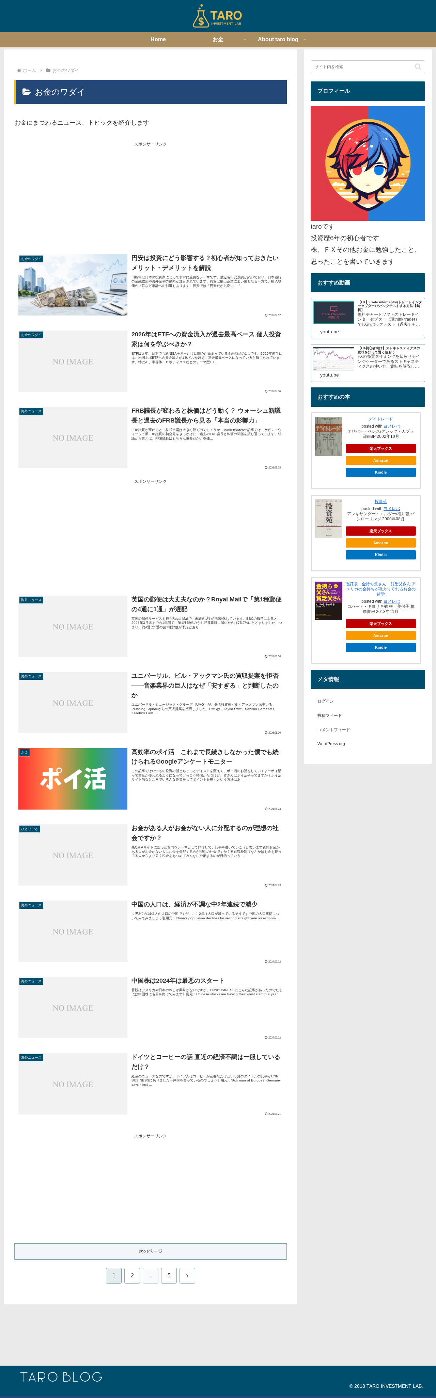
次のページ (150, 1251)
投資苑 (381, 501)
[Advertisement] (150, 195)
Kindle (381, 472)
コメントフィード (333, 729)
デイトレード (381, 419)
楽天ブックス (381, 448)
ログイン (325, 701)
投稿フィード (329, 715)
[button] (418, 67)
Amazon (380, 460)
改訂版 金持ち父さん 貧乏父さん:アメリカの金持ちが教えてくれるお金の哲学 (380, 589)
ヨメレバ (392, 426)
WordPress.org (331, 743)
